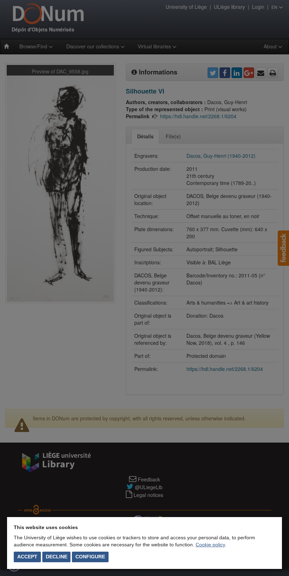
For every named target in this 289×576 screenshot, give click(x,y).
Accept (27, 556)
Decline (56, 556)
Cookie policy (210, 544)
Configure (90, 556)
